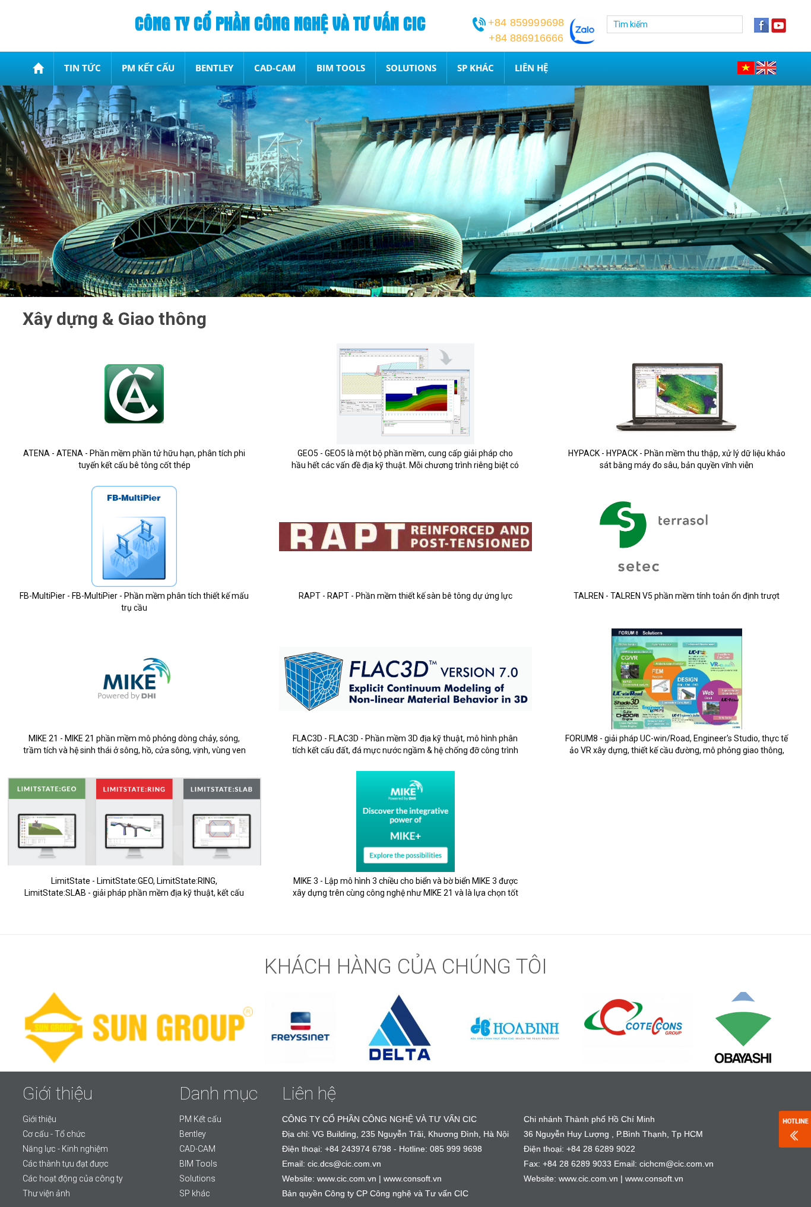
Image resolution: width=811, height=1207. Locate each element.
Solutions (411, 68)
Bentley (214, 68)
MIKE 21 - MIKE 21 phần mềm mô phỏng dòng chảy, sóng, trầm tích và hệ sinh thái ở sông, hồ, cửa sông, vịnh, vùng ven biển (134, 750)
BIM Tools (340, 68)
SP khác (475, 68)
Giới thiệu (39, 1119)
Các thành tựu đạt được (66, 1163)
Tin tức (82, 68)
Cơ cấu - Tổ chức (54, 1134)
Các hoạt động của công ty (73, 1178)
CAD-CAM (275, 68)
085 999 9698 (456, 1149)
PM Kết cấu (148, 68)
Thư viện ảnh (46, 1193)
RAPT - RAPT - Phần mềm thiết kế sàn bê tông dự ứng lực (405, 596)
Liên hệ (531, 68)
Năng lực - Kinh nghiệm (65, 1149)
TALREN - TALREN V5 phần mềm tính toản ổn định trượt (677, 596)
